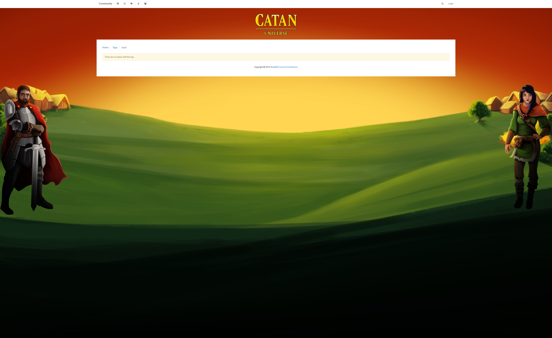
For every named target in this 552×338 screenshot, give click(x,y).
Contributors (292, 67)
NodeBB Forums (278, 67)
